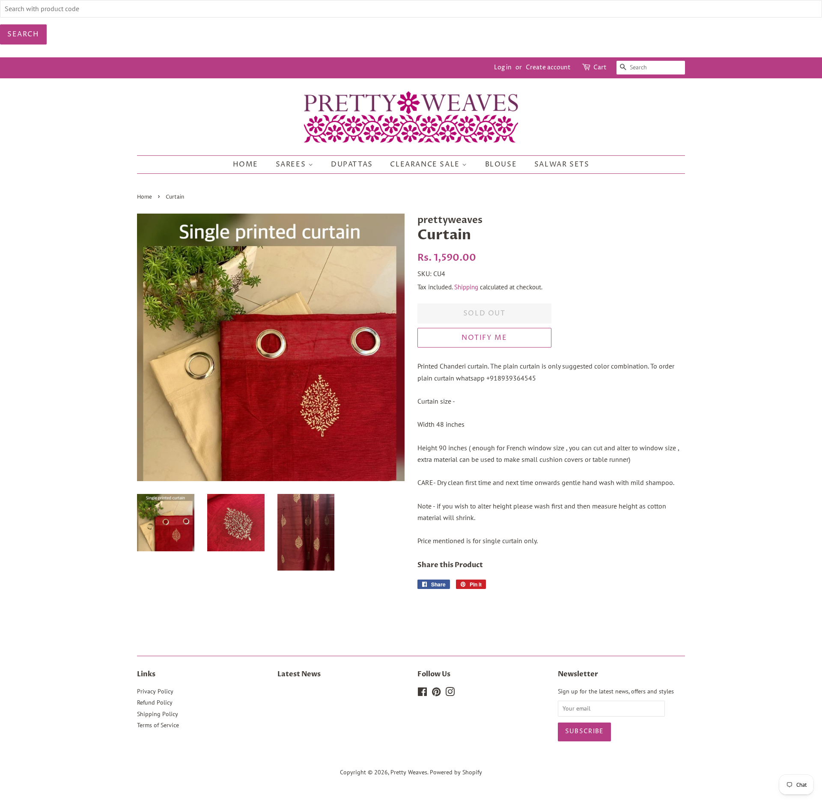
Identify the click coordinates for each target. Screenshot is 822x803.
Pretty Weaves (408, 772)
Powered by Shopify (456, 772)
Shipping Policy (157, 714)
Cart (600, 67)
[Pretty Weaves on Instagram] (450, 693)
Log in (503, 67)
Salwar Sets (562, 164)
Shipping (466, 287)
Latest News (299, 674)
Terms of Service (158, 725)
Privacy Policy (155, 691)
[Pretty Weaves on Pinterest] (436, 693)
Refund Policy (155, 702)
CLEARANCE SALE (426, 164)
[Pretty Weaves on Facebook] (422, 693)
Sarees (292, 164)
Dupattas (352, 164)
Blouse (501, 164)
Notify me (484, 337)
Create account (548, 67)
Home (245, 164)
